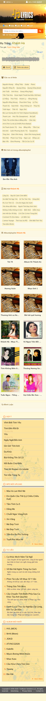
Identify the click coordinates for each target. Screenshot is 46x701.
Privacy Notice (27, 691)
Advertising (14, 691)
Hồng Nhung (32, 99)
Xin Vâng (11, 519)
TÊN (12, 26)
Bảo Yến (6, 141)
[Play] (4, 52)
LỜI (18, 26)
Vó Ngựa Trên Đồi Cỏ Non (32, 342)
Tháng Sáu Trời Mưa (16, 586)
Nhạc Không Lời (26, 106)
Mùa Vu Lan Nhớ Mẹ (16, 491)
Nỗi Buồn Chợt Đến (13, 463)
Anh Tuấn (6, 91)
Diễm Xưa (36, 210)
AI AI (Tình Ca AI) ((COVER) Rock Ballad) (17, 124)
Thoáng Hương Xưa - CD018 (32, 368)
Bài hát (10, 674)
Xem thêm (38, 544)
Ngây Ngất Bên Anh (13, 440)
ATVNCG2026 (13, 644)
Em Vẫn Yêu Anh (10, 179)
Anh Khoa (14, 91)
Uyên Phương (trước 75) (18, 131)
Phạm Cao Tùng (16, 138)
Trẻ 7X (10, 262)
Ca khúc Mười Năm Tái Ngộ (20, 557)
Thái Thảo (14, 99)
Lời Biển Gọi (25, 217)
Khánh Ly (23, 99)
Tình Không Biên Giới (10, 368)
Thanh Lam (7, 116)
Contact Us (39, 691)
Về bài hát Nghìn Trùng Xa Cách (22, 569)
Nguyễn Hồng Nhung (10, 102)
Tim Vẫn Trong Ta (12, 475)
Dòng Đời (36, 199)
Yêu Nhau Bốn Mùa (9, 206)
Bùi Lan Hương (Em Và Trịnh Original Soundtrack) (20, 113)
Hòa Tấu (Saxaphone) (20, 116)
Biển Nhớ (27, 210)
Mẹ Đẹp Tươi (13, 524)
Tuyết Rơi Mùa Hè (15, 539)
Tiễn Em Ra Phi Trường (17, 534)
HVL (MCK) (12, 629)
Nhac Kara (11, 659)
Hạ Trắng (5, 43)
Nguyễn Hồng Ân (9, 88)
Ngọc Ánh (23, 109)
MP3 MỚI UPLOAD (14, 484)
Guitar (27, 84)
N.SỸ (31, 26)
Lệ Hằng (6, 99)
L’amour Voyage (8, 221)
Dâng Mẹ (11, 509)
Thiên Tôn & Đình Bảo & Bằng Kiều (15, 120)
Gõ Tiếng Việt (10, 35)
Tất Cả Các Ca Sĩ (28, 141)
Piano (33, 84)
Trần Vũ (15, 109)
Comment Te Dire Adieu (11, 217)
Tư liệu (10, 550)
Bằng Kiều (27, 127)
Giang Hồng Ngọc (26, 91)
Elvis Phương (15, 141)
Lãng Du (6, 196)
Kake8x (10, 649)
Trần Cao (36, 127)
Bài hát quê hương (32, 315)
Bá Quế (32, 116)
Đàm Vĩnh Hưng (17, 134)
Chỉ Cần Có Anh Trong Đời (28, 213)
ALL (6, 26)
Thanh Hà (6, 106)
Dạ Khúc (8, 452)
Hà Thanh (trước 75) (10, 127)
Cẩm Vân (32, 120)
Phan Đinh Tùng (25, 102)
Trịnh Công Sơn (13, 47)
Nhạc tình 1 (33, 288)
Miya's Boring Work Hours (18, 654)
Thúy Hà (36, 106)
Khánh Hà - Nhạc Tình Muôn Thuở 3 (10, 342)
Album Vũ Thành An (32, 262)
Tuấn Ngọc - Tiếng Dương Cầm (10, 395)
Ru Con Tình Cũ (8, 203)
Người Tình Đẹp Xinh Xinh (27, 206)
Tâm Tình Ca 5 (13, 504)
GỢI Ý (9, 417)
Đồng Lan (36, 138)
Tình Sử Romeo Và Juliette (16, 469)
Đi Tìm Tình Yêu (25, 199)
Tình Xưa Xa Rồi (21, 221)
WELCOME (35, 2)
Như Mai (6, 138)
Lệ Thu (35, 102)
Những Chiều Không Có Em (12, 210)
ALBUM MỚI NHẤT (14, 622)
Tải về (8, 67)
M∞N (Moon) (12, 634)
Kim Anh (5, 131)
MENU (8, 2)
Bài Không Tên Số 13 (14, 458)
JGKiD (10, 639)
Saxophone (33, 131)
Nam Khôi (15, 106)
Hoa (20, 127)
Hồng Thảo (19, 84)
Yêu (6, 434)
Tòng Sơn (6, 134)
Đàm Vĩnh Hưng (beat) (32, 134)
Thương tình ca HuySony (10, 315)
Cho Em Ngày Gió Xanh (24, 203)
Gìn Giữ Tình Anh (12, 446)
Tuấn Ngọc (6, 109)
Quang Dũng (21, 88)
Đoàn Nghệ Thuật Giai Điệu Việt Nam (28, 95)
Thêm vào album (22, 67)
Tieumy (10, 669)
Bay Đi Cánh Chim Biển (19, 196)
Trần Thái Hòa (8, 95)
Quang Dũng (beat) (34, 88)
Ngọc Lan (27, 138)
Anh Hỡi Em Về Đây (10, 213)
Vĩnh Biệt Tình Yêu (35, 221)
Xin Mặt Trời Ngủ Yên (10, 199)
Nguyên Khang (8, 84)
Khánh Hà (18, 43)
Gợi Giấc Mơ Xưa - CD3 (32, 395)
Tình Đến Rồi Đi (8, 224)
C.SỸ (24, 26)
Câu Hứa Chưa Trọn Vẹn (18, 664)
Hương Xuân (10, 288)
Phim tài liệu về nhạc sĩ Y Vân (21, 579)
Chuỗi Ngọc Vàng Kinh (17, 514)
